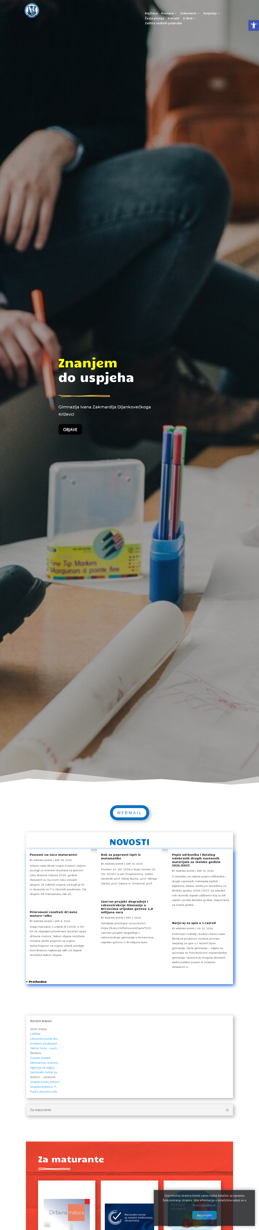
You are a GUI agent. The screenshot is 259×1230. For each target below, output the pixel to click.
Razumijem (204, 1215)
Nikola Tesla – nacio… (44, 1048)
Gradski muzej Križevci (44, 1082)
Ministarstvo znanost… (45, 1063)
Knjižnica (151, 13)
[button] (253, 25)
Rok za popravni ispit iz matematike (121, 856)
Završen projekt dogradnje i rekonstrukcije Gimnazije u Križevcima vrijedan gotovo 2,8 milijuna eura (127, 907)
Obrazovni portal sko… (45, 1039)
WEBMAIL (129, 812)
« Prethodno (36, 981)
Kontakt (173, 18)
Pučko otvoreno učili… (44, 1091)
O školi (188, 18)
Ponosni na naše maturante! (53, 854)
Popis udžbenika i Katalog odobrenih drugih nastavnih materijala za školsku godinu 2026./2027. (196, 860)
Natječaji (210, 13)
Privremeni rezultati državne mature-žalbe (53, 913)
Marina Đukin (43, 860)
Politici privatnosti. (204, 1205)
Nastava (167, 13)
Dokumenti (188, 13)
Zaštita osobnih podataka (163, 23)
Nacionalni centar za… (44, 1072)
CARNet (35, 1034)
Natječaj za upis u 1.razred (194, 923)
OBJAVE (70, 429)
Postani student (40, 1058)
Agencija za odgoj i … (44, 1067)
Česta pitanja (154, 18)
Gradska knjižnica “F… (44, 1087)
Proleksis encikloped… (44, 1043)
